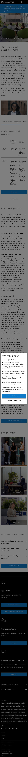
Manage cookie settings (14, 400)
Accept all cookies (14, 396)
